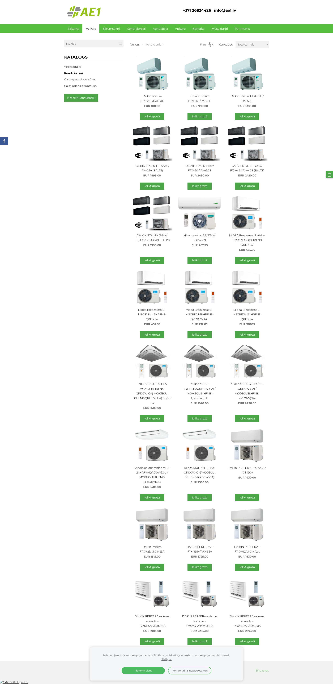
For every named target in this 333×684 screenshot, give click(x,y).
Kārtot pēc (226, 44)
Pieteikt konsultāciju (81, 98)
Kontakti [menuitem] (198, 28)
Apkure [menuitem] (180, 28)
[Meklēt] (120, 43)
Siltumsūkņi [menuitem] (111, 28)
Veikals (135, 44)
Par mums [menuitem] (242, 28)
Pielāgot (166, 659)
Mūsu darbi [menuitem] (220, 28)
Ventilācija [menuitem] (160, 28)
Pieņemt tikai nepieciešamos (190, 670)
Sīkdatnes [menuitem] (262, 670)
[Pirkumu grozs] (329, 174)
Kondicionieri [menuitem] (136, 28)
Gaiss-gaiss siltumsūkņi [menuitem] (79, 79)
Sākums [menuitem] (73, 28)
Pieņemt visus (143, 670)
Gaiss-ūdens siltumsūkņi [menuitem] (80, 86)
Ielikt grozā (152, 116)
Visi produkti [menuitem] (72, 66)
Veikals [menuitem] (91, 28)
